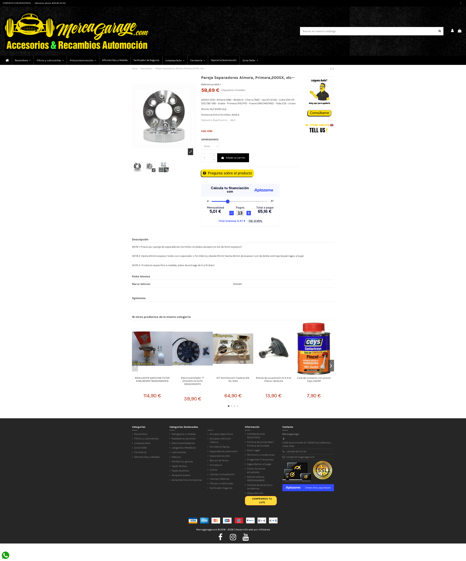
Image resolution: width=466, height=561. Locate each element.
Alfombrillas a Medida (147, 457)
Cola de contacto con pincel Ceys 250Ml (313, 379)
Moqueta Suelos (181, 475)
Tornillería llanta (219, 446)
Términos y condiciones (261, 454)
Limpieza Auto (142, 443)
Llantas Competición (222, 474)
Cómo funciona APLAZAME (256, 470)
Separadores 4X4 (220, 455)
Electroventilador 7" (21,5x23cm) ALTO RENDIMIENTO (192, 381)
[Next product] (333, 69)
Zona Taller (140, 447)
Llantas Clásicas (220, 478)
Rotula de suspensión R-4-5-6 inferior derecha (273, 379)
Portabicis (216, 465)
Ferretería (140, 452)
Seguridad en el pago (259, 464)
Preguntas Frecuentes (260, 459)
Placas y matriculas (221, 483)
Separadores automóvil (223, 451)
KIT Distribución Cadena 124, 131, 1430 (233, 379)
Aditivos (176, 457)
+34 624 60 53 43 (296, 451)
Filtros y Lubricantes (146, 438)
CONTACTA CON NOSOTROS (17, 3)
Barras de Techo (219, 460)
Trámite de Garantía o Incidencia (260, 487)
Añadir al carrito (235, 157)
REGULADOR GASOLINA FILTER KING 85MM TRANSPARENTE (152, 379)
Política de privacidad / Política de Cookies (260, 444)
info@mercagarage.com (300, 457)
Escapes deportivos (221, 434)
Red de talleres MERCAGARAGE (256, 478)
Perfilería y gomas (182, 461)
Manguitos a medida (184, 434)
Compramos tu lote (262, 500)
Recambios (140, 434)
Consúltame (319, 113)
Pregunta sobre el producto (230, 173)
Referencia (207, 84)
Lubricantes (179, 452)
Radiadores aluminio (184, 438)
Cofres (214, 469)
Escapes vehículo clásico (220, 440)
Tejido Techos (179, 466)
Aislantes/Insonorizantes (187, 480)
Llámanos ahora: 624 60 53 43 (50, 3)
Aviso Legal (253, 450)
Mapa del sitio (255, 493)
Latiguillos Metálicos (184, 447)
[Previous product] (331, 69)
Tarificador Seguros (221, 488)
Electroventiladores (183, 443)
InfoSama (264, 529)
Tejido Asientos (180, 470)
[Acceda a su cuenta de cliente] (452, 31)
